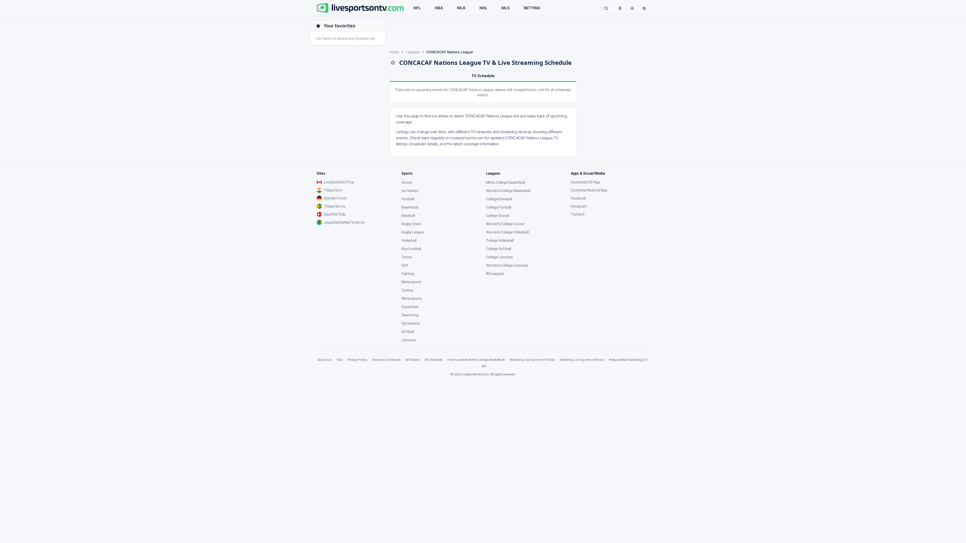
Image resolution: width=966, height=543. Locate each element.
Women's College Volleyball (507, 232)
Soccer (407, 182)
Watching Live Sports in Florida (532, 360)
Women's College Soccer (505, 224)
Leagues (413, 52)
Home (394, 52)
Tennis (406, 257)
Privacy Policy (357, 360)
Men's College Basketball (505, 182)
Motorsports (411, 282)
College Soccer (498, 216)
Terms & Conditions (386, 360)
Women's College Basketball (508, 191)
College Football (498, 207)
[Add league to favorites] (393, 62)
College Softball (498, 249)
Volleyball (409, 240)
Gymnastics (410, 323)
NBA (439, 8)
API (484, 366)
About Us (325, 360)
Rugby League (412, 232)
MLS (505, 8)
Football (407, 199)
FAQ (340, 360)
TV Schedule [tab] (483, 76)
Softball (407, 332)
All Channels (433, 360)
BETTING (532, 8)
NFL (417, 8)
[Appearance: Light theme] (632, 8)
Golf (404, 265)
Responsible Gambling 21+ (628, 360)
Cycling (407, 290)
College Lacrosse (499, 257)
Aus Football (411, 249)
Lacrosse (408, 340)
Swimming (410, 315)
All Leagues (495, 274)
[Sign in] (620, 8)
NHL (483, 8)
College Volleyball (500, 240)
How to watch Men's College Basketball (476, 360)
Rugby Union (411, 224)
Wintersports (411, 299)
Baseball (408, 216)
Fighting (407, 274)
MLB (461, 8)
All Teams (413, 360)
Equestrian (410, 307)
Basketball (409, 207)
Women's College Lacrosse (507, 265)
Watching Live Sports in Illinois (582, 360)
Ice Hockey (409, 191)
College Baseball (499, 199)
